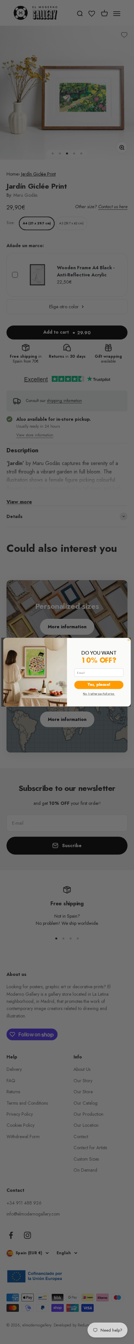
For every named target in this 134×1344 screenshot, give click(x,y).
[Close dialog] (128, 640)
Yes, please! (99, 684)
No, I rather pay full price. (99, 693)
